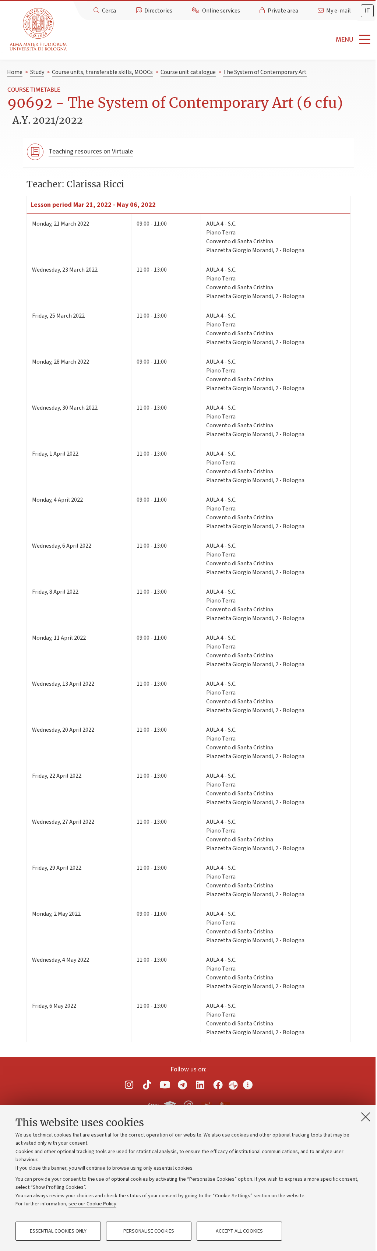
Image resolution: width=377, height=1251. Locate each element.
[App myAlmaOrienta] (188, 1104)
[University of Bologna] (39, 29)
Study (37, 72)
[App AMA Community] (224, 1105)
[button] (223, 39)
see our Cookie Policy (92, 1204)
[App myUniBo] (171, 1104)
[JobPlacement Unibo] (206, 1104)
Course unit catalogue (188, 72)
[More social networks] (248, 1084)
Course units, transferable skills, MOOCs (102, 72)
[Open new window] (129, 1084)
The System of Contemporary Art (265, 72)
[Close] (365, 1117)
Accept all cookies (239, 1231)
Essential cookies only (58, 1231)
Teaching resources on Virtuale (91, 151)
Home (14, 72)
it (367, 11)
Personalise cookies (148, 1231)
